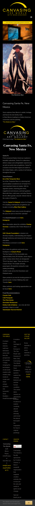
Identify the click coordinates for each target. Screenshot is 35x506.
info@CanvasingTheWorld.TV (7, 468)
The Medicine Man (9, 122)
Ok (29, 503)
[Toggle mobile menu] (31, 17)
